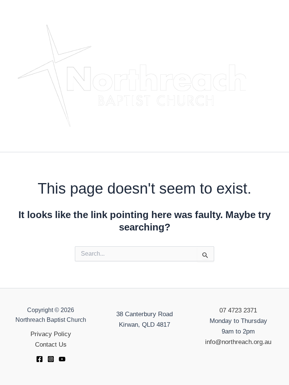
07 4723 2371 (238, 310)
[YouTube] (62, 359)
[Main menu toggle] (272, 76)
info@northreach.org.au (238, 342)
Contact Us (51, 344)
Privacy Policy (50, 334)
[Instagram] (50, 359)
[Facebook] (39, 359)
